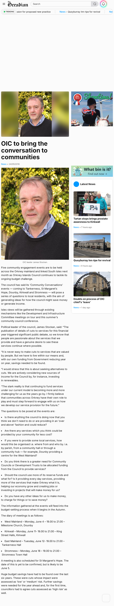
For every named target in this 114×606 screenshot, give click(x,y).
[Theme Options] (110, 4)
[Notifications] (103, 4)
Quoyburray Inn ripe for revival (92, 260)
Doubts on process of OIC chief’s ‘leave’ (89, 300)
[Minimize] (108, 595)
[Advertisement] (92, 146)
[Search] (94, 4)
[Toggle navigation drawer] (4, 4)
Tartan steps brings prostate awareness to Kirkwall (91, 220)
